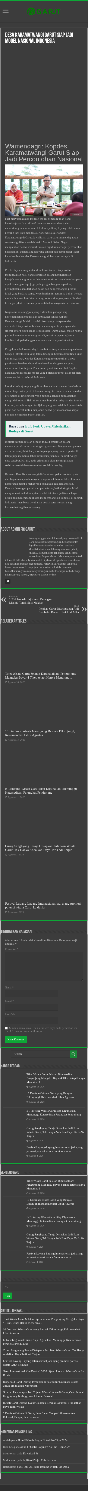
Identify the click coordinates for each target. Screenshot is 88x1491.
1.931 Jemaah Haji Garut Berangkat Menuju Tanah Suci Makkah (30, 599)
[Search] (73, 1054)
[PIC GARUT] (44, 10)
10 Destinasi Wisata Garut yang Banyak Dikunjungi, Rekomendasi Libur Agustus (40, 733)
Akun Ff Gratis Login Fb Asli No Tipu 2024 (42, 1440)
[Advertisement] (44, 94)
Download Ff (30, 1453)
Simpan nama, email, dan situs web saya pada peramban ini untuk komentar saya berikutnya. (41, 1029)
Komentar (11, 949)
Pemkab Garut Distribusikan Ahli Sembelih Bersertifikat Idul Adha (59, 609)
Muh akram (9, 1460)
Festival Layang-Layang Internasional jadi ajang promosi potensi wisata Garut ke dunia (43, 905)
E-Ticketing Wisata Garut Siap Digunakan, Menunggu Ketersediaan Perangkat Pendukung (41, 790)
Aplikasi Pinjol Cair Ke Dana (39, 1460)
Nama (9, 987)
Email (9, 1001)
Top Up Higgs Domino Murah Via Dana (46, 1466)
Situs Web (10, 1014)
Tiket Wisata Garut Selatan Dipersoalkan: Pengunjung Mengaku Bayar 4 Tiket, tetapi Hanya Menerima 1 (40, 675)
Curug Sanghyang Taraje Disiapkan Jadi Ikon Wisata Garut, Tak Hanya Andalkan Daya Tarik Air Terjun (40, 848)
